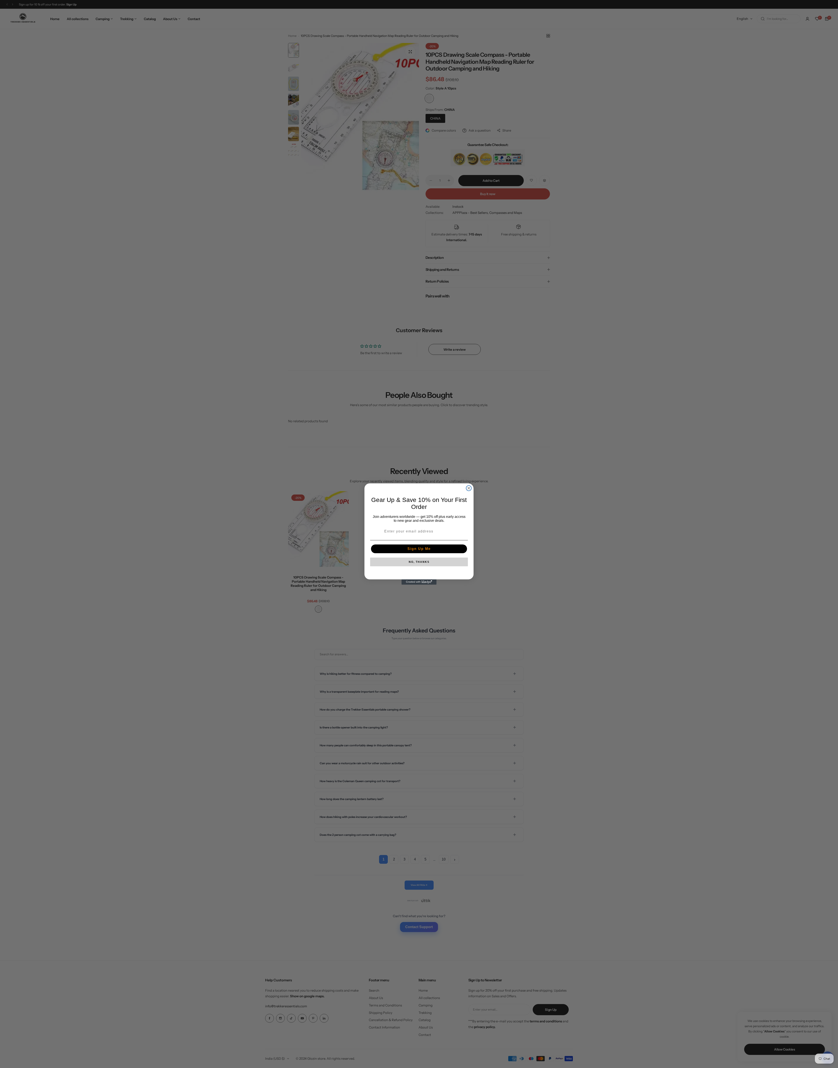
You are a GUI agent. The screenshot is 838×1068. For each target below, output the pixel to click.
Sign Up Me (419, 549)
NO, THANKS (419, 561)
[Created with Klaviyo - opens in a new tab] (419, 582)
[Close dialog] (468, 488)
